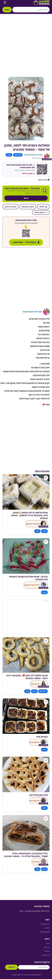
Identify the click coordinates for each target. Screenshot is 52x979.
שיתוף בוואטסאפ (28, 206)
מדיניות (47, 951)
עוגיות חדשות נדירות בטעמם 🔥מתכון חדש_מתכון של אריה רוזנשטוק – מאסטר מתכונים (29, 515)
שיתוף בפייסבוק (10, 206)
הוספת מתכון (45, 932)
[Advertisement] (26, 48)
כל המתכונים (45, 924)
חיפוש (7, 9)
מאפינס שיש (42, 736)
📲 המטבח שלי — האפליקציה (26, 242)
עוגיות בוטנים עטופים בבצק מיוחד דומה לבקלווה (30, 677)
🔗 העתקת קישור (40, 212)
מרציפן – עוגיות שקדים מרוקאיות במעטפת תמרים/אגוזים (28, 578)
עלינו (48, 943)
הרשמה (11, 967)
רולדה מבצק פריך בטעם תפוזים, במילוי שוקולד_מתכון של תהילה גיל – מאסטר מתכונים (26, 855)
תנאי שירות (46, 955)
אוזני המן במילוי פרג (38, 795)
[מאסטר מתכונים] (41, 2)
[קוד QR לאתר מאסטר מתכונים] (26, 233)
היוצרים (47, 928)
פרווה (9, 155)
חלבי (37, 531)
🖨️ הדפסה (43, 207)
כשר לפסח (18, 155)
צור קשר (47, 947)
